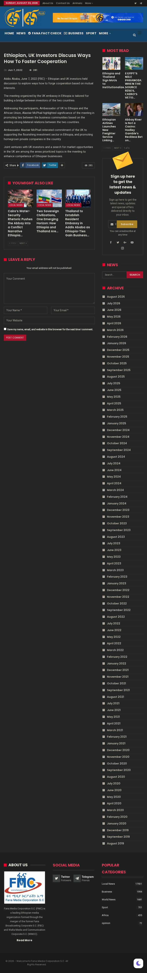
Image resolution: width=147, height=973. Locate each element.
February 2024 (117, 497)
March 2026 (115, 330)
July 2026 (113, 303)
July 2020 (113, 783)
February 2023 (117, 577)
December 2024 (118, 430)
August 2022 (116, 617)
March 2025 (115, 410)
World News (108, 899)
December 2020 (118, 750)
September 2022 (119, 610)
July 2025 (113, 383)
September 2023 (119, 530)
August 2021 (115, 697)
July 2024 (113, 463)
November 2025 (118, 357)
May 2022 (114, 637)
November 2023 (118, 517)
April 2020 (114, 803)
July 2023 (113, 543)
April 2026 (114, 323)
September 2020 (119, 770)
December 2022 (118, 590)
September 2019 (118, 837)
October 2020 (117, 763)
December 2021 (118, 670)
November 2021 (117, 677)
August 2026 (116, 297)
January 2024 (116, 503)
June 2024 (114, 470)
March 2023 (115, 570)
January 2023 (116, 583)
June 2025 (114, 390)
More (88, 3)
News (21, 33)
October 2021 (116, 683)
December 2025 (118, 350)
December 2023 (118, 510)
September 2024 (119, 450)
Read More (24, 940)
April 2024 (114, 483)
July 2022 (113, 623)
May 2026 (114, 317)
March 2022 (115, 650)
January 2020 (116, 823)
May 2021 (113, 717)
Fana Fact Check (46, 33)
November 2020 (118, 757)
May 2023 (114, 557)
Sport (91, 33)
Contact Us (63, 3)
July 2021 (113, 703)
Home (9, 33)
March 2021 (115, 730)
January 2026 (116, 343)
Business (75, 33)
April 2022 (114, 643)
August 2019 (115, 843)
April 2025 (114, 403)
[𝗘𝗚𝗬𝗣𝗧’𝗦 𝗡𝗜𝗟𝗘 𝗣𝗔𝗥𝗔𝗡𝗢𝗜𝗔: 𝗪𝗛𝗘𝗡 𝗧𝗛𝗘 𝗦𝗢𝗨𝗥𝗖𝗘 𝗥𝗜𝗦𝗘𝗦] (134, 63)
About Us (47, 3)
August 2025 (116, 377)
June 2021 (114, 710)
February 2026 (117, 337)
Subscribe (127, 224)
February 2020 (117, 817)
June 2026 (114, 310)
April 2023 (114, 563)
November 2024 (118, 437)
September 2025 (119, 370)
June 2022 (114, 630)
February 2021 (117, 737)
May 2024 (114, 477)
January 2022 (116, 663)
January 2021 (116, 743)
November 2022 (118, 597)
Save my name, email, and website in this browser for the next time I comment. (50, 329)
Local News (16, 205)
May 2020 (114, 797)
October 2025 (117, 363)
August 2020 (116, 777)
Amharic (77, 3)
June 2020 (114, 790)
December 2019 (118, 830)
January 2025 (116, 423)
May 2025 (114, 397)
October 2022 (117, 603)
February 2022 (117, 657)
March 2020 (115, 810)
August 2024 (116, 457)
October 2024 (117, 443)
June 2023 (114, 550)
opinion (106, 923)
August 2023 (116, 537)
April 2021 (113, 723)
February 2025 (117, 417)
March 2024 (115, 490)
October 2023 (117, 523)
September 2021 (118, 690)
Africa (105, 915)
